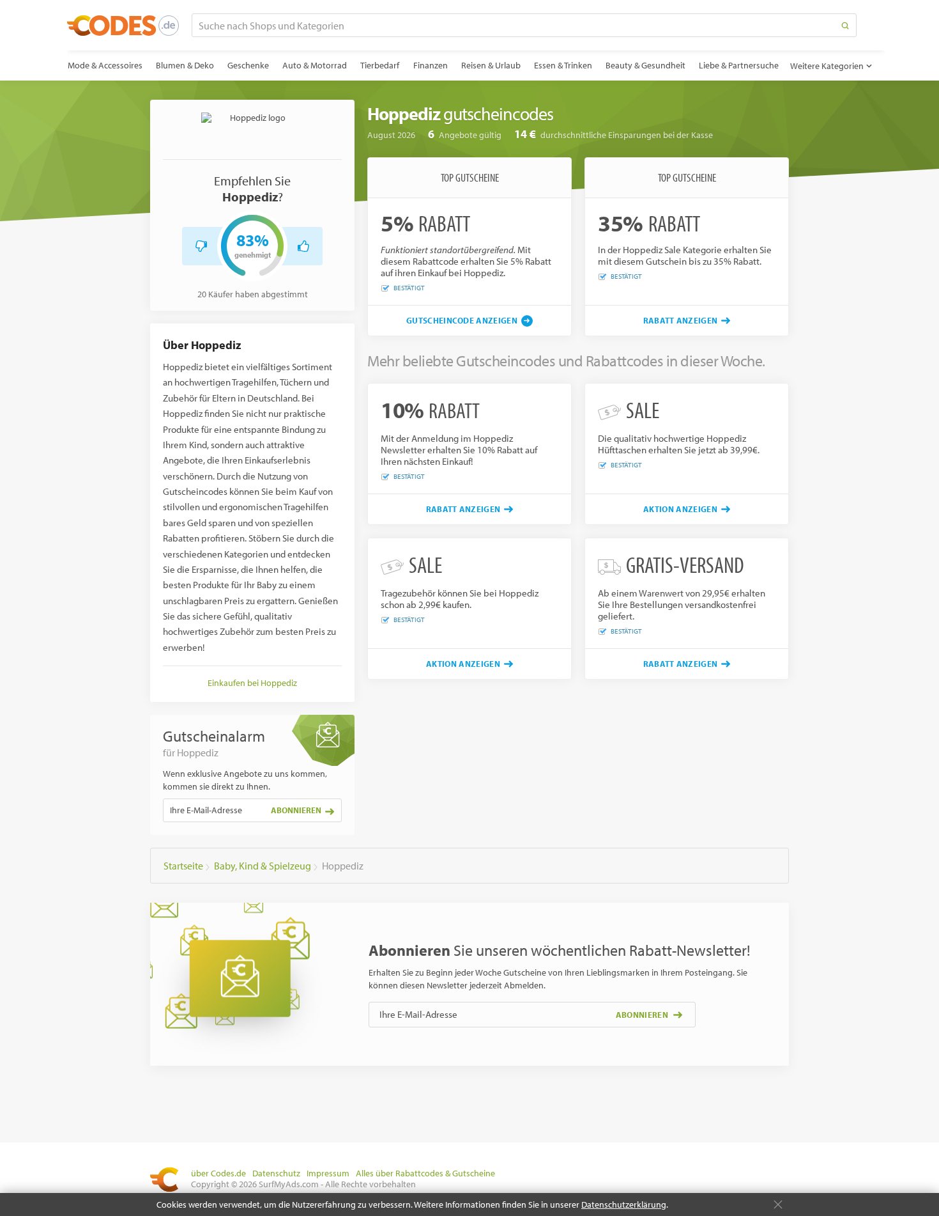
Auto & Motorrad (314, 65)
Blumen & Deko (185, 65)
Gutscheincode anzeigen (461, 320)
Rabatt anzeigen (680, 320)
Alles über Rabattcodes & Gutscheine (425, 1173)
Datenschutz (276, 1173)
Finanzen (430, 65)
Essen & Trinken (563, 65)
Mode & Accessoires (105, 65)
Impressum (328, 1173)
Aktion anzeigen (680, 509)
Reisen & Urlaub (491, 65)
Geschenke (248, 65)
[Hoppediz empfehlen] (303, 246)
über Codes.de (218, 1173)
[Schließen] (778, 1204)
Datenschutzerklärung (623, 1204)
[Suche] (845, 25)
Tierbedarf (379, 65)
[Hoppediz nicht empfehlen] (201, 246)
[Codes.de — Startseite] (123, 25)
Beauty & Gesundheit (645, 65)
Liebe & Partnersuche (739, 65)
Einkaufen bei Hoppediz (252, 683)
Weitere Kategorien (827, 66)
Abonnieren (296, 810)
